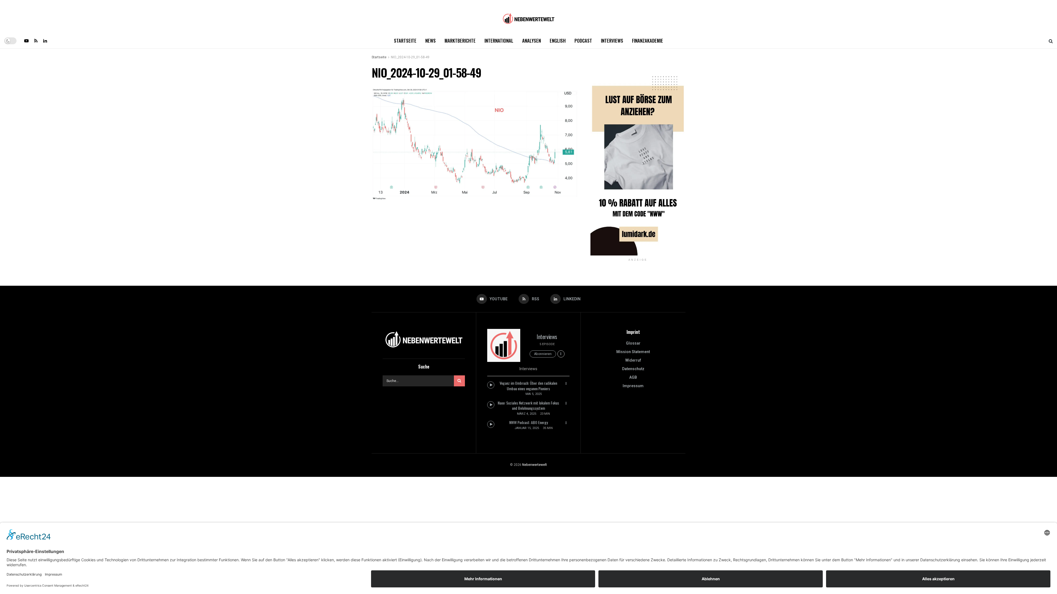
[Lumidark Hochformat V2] (637, 160)
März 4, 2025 (526, 413)
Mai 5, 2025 (533, 394)
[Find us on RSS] (36, 40)
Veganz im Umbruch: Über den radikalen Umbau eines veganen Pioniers (528, 385)
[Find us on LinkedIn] (45, 40)
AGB (633, 377)
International (498, 40)
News (430, 40)
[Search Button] (1051, 40)
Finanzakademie (647, 40)
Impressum (633, 386)
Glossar (633, 343)
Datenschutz (633, 369)
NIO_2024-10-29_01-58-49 (410, 57)
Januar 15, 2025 (526, 428)
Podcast (583, 40)
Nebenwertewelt (534, 464)
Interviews (612, 40)
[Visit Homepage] (528, 16)
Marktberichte (460, 40)
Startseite (405, 40)
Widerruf (633, 360)
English (558, 40)
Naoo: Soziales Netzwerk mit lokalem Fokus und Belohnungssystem (528, 405)
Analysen (531, 40)
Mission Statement (633, 352)
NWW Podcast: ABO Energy (528, 422)
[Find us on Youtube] (26, 40)
